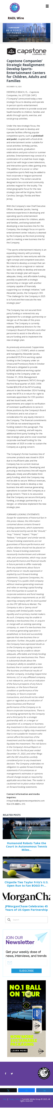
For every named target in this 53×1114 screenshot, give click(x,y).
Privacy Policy (14, 1099)
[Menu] (47, 6)
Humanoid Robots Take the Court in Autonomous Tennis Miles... (26, 846)
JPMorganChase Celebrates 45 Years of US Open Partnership (26, 907)
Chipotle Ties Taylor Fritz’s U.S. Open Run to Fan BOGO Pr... (26, 883)
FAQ (5, 1099)
